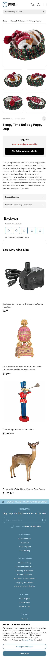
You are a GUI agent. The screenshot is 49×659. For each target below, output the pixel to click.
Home (5, 21)
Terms (27, 526)
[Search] (43, 11)
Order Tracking (24, 563)
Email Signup (24, 598)
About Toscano (24, 539)
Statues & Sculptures (17, 21)
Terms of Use (24, 606)
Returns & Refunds (24, 574)
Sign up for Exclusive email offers (24, 513)
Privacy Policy (36, 526)
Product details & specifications (18, 205)
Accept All (24, 653)
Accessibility (24, 602)
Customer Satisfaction (25, 567)
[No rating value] (7, 119)
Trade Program (24, 546)
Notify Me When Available (24, 151)
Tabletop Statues (35, 21)
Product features (12, 197)
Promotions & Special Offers (24, 578)
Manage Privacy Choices (24, 586)
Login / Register (38, 4)
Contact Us (24, 542)
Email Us (24, 619)
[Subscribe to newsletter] (41, 520)
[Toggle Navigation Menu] (44, 5)
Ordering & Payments (24, 570)
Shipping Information (24, 582)
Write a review (20, 119)
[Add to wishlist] (44, 118)
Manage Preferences (24, 646)
